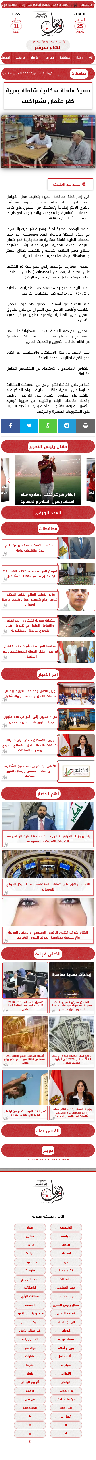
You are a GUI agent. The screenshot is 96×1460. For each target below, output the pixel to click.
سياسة (65, 58)
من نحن (30, 1399)
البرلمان (66, 1382)
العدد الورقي (48, 513)
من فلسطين (66, 1399)
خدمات (66, 1330)
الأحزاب (66, 1373)
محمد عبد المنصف (67, 184)
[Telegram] (66, 426)
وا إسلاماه (66, 1296)
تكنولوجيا (66, 1270)
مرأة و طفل (66, 1356)
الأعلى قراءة (48, 954)
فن (66, 1262)
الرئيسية (66, 1227)
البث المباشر (30, 1322)
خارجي (20, 58)
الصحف (30, 1305)
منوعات (30, 1270)
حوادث (30, 1253)
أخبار (79, 58)
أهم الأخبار (48, 794)
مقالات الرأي (30, 1296)
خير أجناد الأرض (30, 1330)
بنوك (30, 1373)
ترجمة (30, 1391)
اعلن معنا (66, 1408)
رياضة (35, 58)
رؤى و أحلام (66, 1348)
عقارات (30, 1356)
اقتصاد (66, 1253)
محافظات (78, 73)
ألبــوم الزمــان (30, 1382)
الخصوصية (30, 1408)
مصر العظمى (66, 1287)
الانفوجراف (30, 1339)
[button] (87, 480)
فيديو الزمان (66, 1313)
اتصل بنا (66, 1416)
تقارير (49, 58)
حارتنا (30, 1365)
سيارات (66, 1365)
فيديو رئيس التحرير (30, 1313)
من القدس (66, 1391)
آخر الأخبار (48, 674)
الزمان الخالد (66, 1322)
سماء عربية (66, 1339)
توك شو (30, 1348)
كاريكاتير (30, 1287)
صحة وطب (30, 1262)
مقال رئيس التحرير (48, 446)
